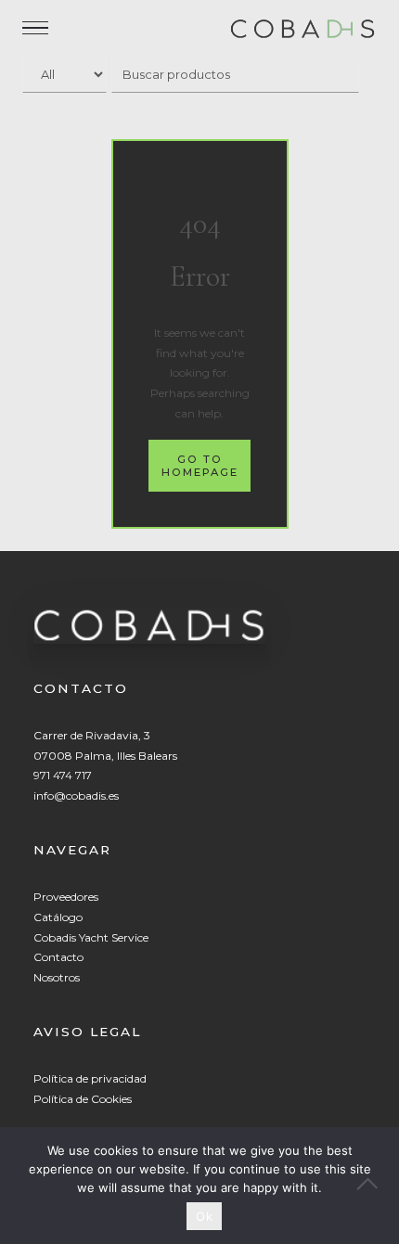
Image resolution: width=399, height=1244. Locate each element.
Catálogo (58, 917)
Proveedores (65, 897)
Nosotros (56, 977)
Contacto (58, 957)
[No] (376, 1185)
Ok (204, 1216)
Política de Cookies (82, 1099)
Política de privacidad (90, 1078)
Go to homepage (199, 466)
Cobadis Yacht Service (90, 937)
